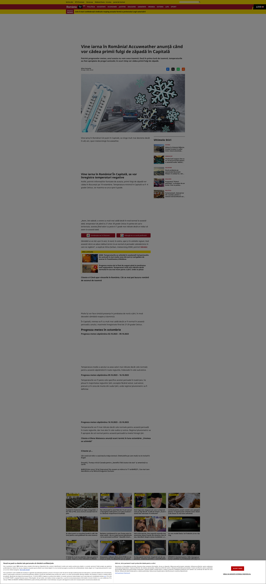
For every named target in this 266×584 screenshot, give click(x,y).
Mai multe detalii (25, 570)
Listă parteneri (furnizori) (122, 573)
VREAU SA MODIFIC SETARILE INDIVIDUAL (237, 574)
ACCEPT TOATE (237, 568)
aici (105, 576)
